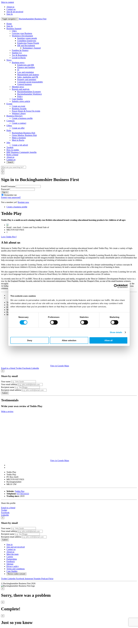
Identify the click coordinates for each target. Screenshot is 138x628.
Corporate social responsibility (30, 82)
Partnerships (11, 559)
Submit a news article (21, 101)
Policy (20, 96)
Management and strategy (28, 74)
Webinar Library (19, 113)
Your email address (9, 384)
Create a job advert (20, 145)
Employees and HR (25, 65)
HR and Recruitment (26, 45)
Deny (29, 340)
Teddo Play (20, 491)
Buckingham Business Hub (23, 133)
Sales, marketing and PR (27, 77)
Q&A (14, 31)
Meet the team (12, 554)
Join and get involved (15, 547)
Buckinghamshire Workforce (29, 94)
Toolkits (9, 147)
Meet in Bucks (18, 140)
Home (9, 24)
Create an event (18, 106)
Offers (9, 125)
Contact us (10, 9)
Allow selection (69, 340)
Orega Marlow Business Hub (24, 135)
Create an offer (18, 128)
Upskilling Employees (26, 40)
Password (5, 189)
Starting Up (17, 53)
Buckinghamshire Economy (29, 91)
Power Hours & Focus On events (26, 111)
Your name (5, 381)
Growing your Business (22, 33)
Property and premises (26, 79)
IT (18, 70)
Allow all (108, 340)
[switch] (54, 322)
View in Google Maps (59, 366)
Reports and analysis (20, 89)
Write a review (7, 411)
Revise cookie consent (16, 574)
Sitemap (9, 564)
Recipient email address (11, 390)
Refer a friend (12, 155)
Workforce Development (22, 36)
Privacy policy (12, 566)
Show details (116, 332)
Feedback (10, 561)
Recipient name (7, 387)
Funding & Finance (20, 50)
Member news (18, 87)
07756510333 (23, 494)
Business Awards (19, 108)
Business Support (13, 28)
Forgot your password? (11, 197)
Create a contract (19, 123)
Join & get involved (14, 12)
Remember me (10, 195)
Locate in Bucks (19, 57)
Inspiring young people (27, 38)
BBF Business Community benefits (21, 152)
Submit (5, 393)
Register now (23, 202)
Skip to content (7, 2)
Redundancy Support (32, 48)
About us (10, 7)
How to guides (12, 150)
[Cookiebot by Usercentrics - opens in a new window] (116, 286)
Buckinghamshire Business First (32, 19)
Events (9, 104)
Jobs (8, 142)
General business (24, 84)
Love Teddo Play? (9, 237)
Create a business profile (22, 118)
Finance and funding (26, 67)
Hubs (8, 130)
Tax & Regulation (19, 55)
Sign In (9, 14)
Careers (9, 556)
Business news (18, 62)
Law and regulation (25, 72)
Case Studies (17, 99)
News (8, 60)
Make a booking (19, 138)
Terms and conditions (15, 569)
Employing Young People (28, 43)
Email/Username (8, 186)
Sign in (5, 192)
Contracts (10, 121)
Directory (14, 116)
